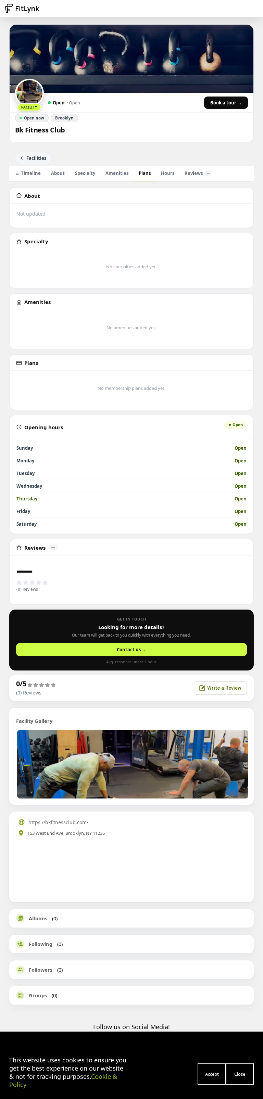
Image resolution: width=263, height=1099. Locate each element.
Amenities (116, 173)
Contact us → (131, 650)
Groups (38, 995)
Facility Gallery (34, 721)
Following (40, 944)
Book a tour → (226, 103)
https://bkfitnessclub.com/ (58, 822)
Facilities (36, 158)
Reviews (197, 173)
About (58, 173)
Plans (145, 173)
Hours (167, 173)
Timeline (31, 173)
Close (239, 1074)
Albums (38, 918)
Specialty (85, 173)
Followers (40, 969)
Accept (212, 1074)
